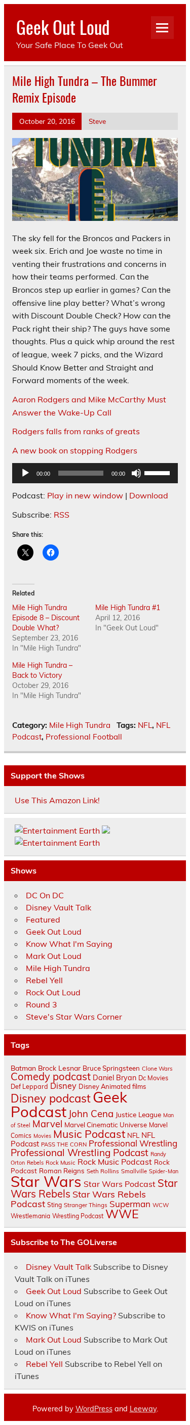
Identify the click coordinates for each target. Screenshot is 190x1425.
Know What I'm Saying (69, 944)
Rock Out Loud (53, 992)
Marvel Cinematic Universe (105, 1125)
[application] (95, 473)
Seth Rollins (103, 1171)
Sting (54, 1205)
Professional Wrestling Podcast (79, 1152)
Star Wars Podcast (120, 1184)
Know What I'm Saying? (71, 1315)
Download (148, 495)
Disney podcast (51, 1098)
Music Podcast (89, 1133)
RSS (61, 515)
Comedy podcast (51, 1076)
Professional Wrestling (133, 1143)
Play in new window (85, 495)
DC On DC (45, 895)
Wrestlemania (30, 1216)
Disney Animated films (112, 1086)
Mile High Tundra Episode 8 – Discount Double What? (46, 617)
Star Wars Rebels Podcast (78, 1198)
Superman (129, 1204)
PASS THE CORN (64, 1144)
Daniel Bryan (114, 1077)
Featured (43, 919)
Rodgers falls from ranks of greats (76, 431)
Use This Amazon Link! (57, 800)
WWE (122, 1213)
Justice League (138, 1114)
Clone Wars (157, 1068)
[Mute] (136, 473)
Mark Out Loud (54, 956)
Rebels (35, 1162)
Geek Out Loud (63, 27)
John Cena (90, 1114)
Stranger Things (85, 1205)
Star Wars (46, 1181)
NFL (145, 725)
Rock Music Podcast (115, 1162)
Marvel (47, 1124)
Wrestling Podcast (77, 1216)
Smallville (134, 1171)
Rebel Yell (44, 980)
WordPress (93, 1408)
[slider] (158, 472)
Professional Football (84, 737)
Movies (42, 1135)
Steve (97, 121)
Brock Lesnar (59, 1068)
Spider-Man (163, 1171)
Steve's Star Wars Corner (74, 1017)
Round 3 (41, 1004)
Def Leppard (29, 1086)
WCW (161, 1205)
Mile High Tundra (79, 725)
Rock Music (60, 1162)
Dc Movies (153, 1078)
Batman (23, 1068)
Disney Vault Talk (58, 907)
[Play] (25, 473)
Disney (63, 1086)
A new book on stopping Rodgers (74, 450)
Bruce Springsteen (111, 1068)
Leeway (143, 1408)
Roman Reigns (62, 1171)
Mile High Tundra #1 (127, 607)
